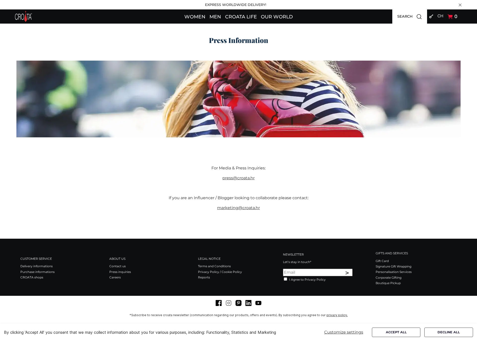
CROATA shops (31, 277)
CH (440, 15)
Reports (204, 277)
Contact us (117, 266)
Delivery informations (36, 266)
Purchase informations (37, 272)
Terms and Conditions (214, 266)
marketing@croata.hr (238, 207)
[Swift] (23, 16)
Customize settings (343, 332)
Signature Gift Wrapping (393, 266)
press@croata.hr (238, 178)
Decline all (448, 332)
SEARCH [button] (412, 16)
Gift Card (382, 261)
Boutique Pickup (388, 283)
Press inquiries (120, 272)
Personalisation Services (394, 272)
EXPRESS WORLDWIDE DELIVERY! (235, 4)
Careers (115, 277)
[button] (194, 16)
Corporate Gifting (388, 277)
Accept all (396, 332)
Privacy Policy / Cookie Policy (220, 272)
